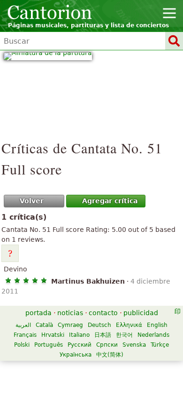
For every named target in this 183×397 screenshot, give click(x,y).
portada (38, 313)
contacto (103, 313)
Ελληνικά (129, 325)
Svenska (134, 344)
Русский (80, 344)
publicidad (140, 313)
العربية (23, 325)
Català (44, 325)
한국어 (124, 335)
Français (25, 335)
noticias (70, 313)
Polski (22, 344)
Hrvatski (52, 335)
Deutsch (99, 325)
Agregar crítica (109, 201)
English (157, 325)
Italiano (79, 335)
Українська (76, 354)
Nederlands (153, 335)
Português (48, 344)
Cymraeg (70, 325)
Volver (32, 201)
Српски (107, 344)
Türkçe (160, 344)
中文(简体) (109, 354)
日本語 (102, 335)
